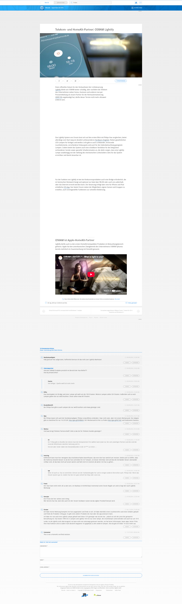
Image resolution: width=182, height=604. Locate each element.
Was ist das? (117, 299)
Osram (96, 317)
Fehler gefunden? (132, 303)
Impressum (99, 590)
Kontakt (140, 2)
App (136, 2)
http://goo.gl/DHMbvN (76, 420)
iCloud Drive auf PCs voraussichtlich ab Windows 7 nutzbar (65, 310)
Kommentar (44, 545)
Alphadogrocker (48, 368)
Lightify (58, 90)
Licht (91, 317)
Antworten (135, 362)
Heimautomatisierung (82, 317)
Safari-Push (118, 590)
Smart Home (103, 317)
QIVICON (58, 97)
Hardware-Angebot (102, 140)
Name (42, 559)
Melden (127, 362)
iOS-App (67, 187)
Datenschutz (109, 590)
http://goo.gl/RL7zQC (115, 420)
